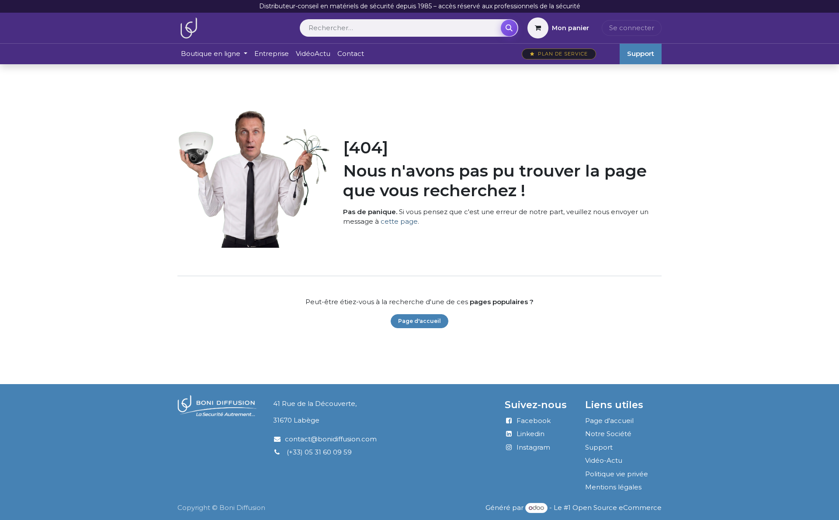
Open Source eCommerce (617, 507)
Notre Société (608, 434)
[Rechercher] (509, 28)
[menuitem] (214, 53)
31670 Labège (296, 420)
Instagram (533, 447)
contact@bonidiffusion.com (331, 439)
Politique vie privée (616, 474)
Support (640, 53)
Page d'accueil (419, 321)
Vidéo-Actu (603, 460)
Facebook (534, 420)
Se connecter (631, 28)
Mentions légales (613, 487)
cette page (399, 221)
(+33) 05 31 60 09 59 (319, 452)
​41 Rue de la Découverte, (310, 403)
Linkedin (530, 434)
